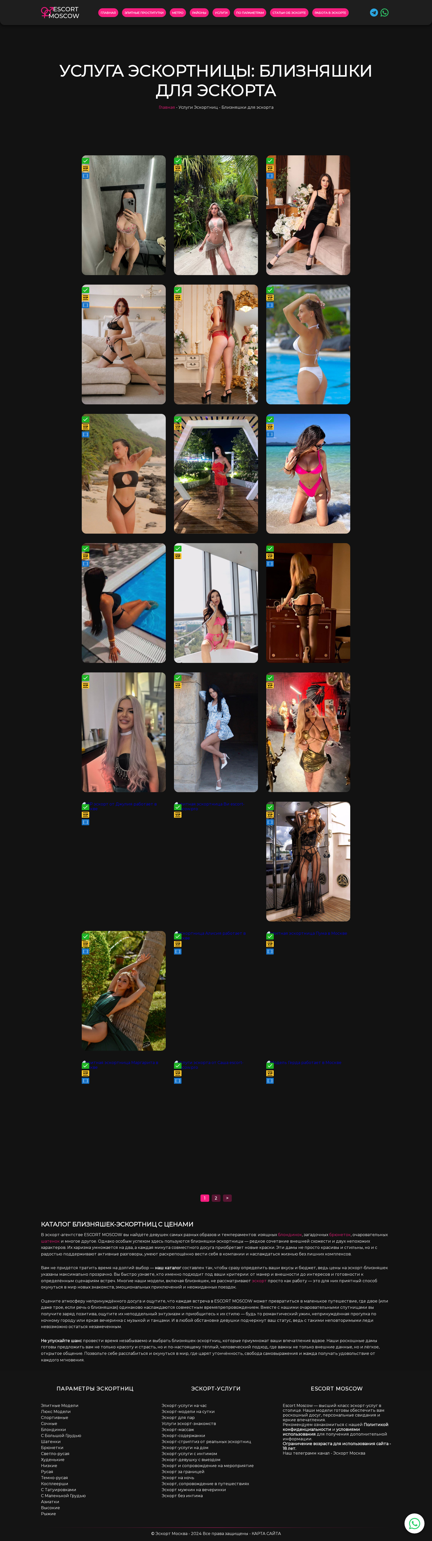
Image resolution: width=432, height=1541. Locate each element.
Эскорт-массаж (178, 1429)
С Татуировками (58, 1489)
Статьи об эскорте (289, 13)
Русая (47, 1471)
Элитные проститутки (144, 13)
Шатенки (51, 1441)
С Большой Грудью (61, 1435)
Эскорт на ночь (178, 1477)
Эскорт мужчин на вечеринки (194, 1489)
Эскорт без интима (182, 1495)
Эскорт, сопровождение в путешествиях (205, 1483)
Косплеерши (54, 1483)
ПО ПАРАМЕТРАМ (250, 13)
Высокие (50, 1507)
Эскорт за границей (183, 1471)
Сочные (49, 1423)
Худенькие (52, 1459)
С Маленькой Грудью (63, 1495)
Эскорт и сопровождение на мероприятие (208, 1465)
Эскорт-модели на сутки (188, 1411)
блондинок (290, 1234)
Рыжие (48, 1513)
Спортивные (54, 1417)
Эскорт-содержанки (183, 1435)
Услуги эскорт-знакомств (189, 1423)
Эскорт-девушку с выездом (191, 1459)
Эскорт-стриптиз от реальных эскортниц (206, 1441)
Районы (199, 13)
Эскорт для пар (178, 1417)
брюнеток (340, 1234)
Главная (108, 13)
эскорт (259, 1280)
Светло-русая (55, 1453)
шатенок (50, 1241)
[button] (414, 1523)
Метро (178, 13)
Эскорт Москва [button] (349, 1453)
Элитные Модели (59, 1405)
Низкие (49, 1465)
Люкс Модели (56, 1411)
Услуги (221, 13)
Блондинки (53, 1429)
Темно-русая (54, 1477)
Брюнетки (52, 1447)
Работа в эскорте (330, 13)
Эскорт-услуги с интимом (189, 1453)
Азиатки (50, 1501)
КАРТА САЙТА (266, 1533)
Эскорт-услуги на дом (185, 1447)
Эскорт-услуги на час (184, 1405)
